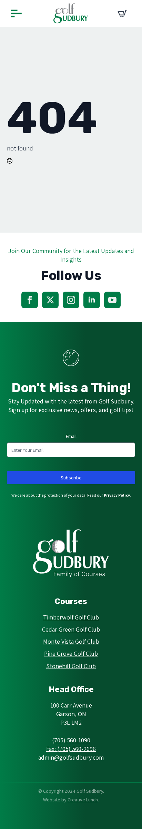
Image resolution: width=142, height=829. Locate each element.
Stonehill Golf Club (71, 666)
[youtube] (112, 300)
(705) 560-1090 (71, 740)
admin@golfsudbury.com (71, 757)
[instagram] (71, 300)
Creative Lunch (83, 800)
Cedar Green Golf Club (71, 629)
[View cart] (122, 13)
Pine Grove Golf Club (71, 653)
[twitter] (50, 300)
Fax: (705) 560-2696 (71, 749)
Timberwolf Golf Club (71, 617)
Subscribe (71, 478)
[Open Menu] (16, 14)
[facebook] (29, 300)
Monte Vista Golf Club (71, 641)
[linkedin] (91, 300)
